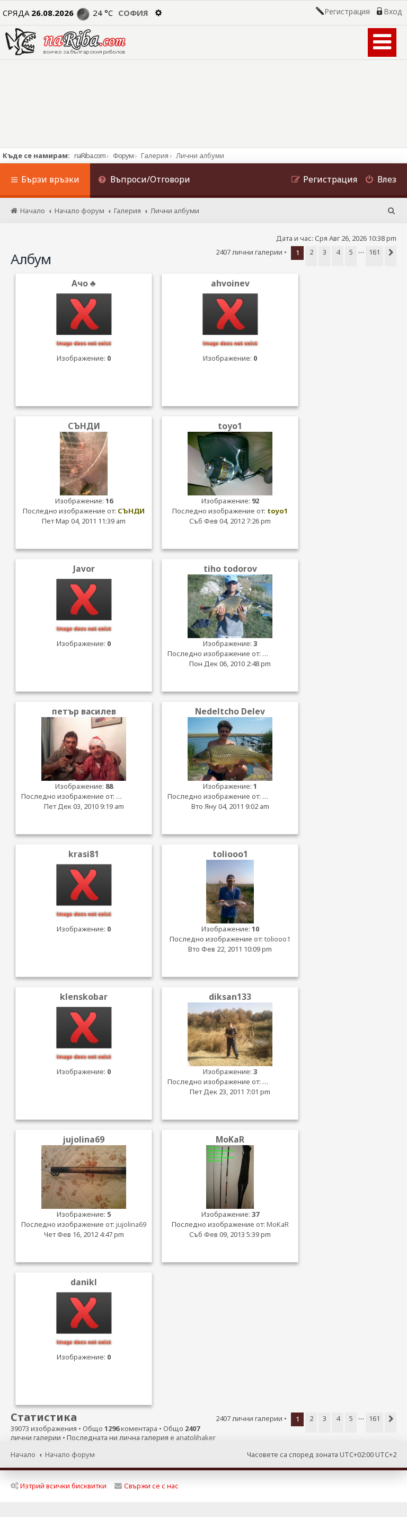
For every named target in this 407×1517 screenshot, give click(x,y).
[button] (390, 256)
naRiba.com (89, 155)
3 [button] (324, 252)
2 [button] (311, 252)
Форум (123, 155)
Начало (23, 1454)
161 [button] (374, 252)
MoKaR (230, 1139)
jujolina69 (83, 1139)
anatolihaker (196, 1437)
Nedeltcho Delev (230, 711)
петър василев (84, 711)
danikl (83, 1282)
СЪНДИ (84, 426)
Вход (393, 11)
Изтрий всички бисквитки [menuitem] (63, 1485)
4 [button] (338, 252)
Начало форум (70, 1454)
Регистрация (347, 11)
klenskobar (84, 996)
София (133, 12)
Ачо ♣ (84, 283)
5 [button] (351, 252)
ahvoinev (230, 283)
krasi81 (83, 854)
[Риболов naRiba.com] (65, 41)
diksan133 (230, 996)
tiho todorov (230, 568)
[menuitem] (144, 180)
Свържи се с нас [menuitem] (151, 1485)
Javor (84, 568)
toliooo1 (230, 854)
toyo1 (230, 426)
